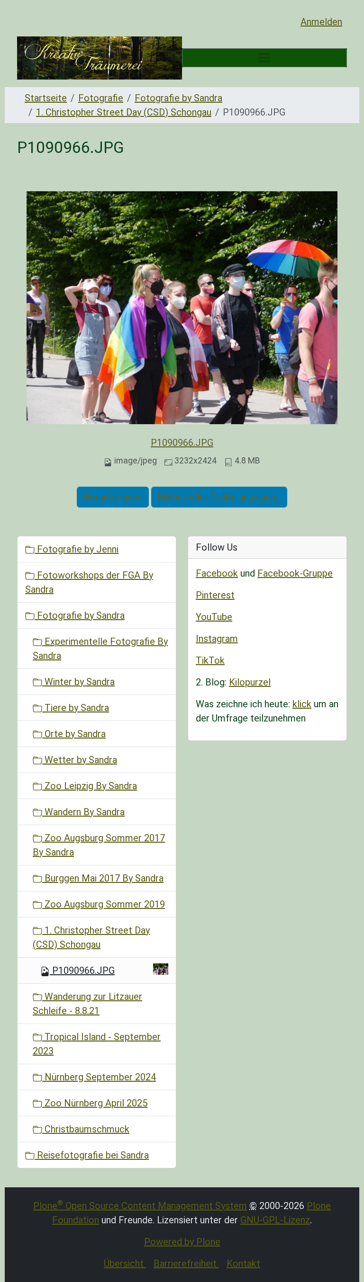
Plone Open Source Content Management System (140, 1205)
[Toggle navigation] (264, 57)
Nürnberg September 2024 (99, 1077)
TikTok (210, 660)
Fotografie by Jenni (76, 549)
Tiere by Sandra (75, 707)
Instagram (217, 638)
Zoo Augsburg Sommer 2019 (103, 904)
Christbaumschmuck (85, 1129)
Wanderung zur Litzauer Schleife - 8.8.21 (87, 1003)
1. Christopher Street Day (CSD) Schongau (123, 112)
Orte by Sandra (74, 733)
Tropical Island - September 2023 (97, 1044)
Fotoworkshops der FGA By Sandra (89, 582)
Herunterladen (113, 497)
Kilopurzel (250, 682)
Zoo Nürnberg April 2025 (94, 1103)
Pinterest (215, 595)
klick (301, 704)
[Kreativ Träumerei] (99, 58)
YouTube (214, 617)
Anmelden (321, 21)
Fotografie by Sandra (178, 98)
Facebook (217, 573)
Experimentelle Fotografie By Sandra (100, 648)
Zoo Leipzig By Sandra (89, 786)
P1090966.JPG (182, 442)
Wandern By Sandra (83, 812)
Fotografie (100, 98)
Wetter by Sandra (79, 760)
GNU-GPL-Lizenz (275, 1220)
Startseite (46, 98)
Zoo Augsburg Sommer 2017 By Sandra (99, 845)
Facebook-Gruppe (295, 573)
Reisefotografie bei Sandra (92, 1155)
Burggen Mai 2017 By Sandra (103, 878)
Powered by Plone (182, 1241)
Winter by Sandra (78, 681)
